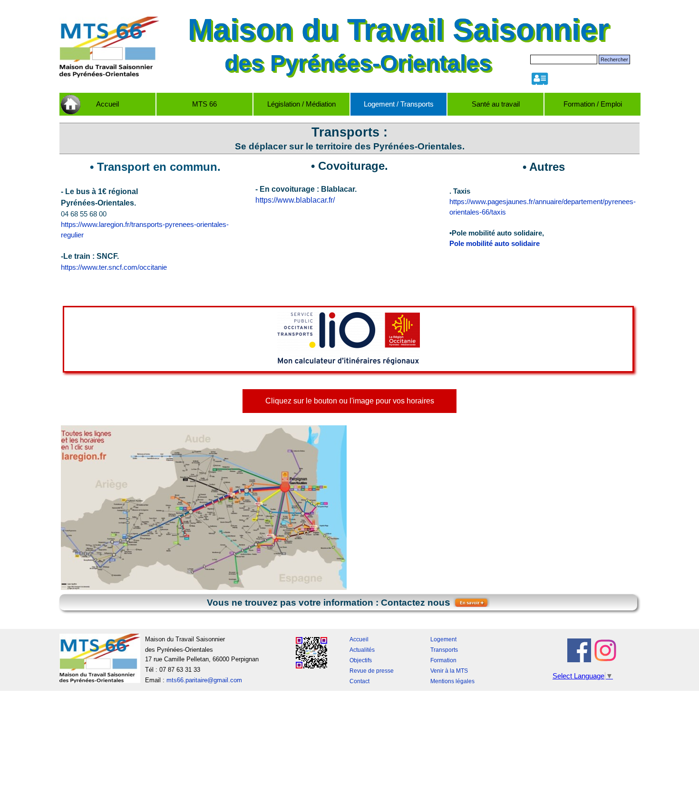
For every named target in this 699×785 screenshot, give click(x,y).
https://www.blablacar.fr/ (295, 200)
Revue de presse (372, 670)
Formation (443, 660)
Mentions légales (452, 681)
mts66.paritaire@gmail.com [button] (204, 680)
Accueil (107, 104)
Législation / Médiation (301, 104)
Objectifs (361, 660)
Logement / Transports (399, 104)
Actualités (362, 650)
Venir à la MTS (449, 670)
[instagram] (605, 650)
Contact (359, 681)
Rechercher (614, 59)
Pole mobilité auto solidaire (494, 243)
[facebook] (579, 650)
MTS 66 (204, 104)
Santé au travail (496, 104)
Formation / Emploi (592, 104)
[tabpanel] (350, 138)
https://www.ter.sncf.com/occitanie (114, 267)
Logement (443, 639)
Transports (444, 650)
